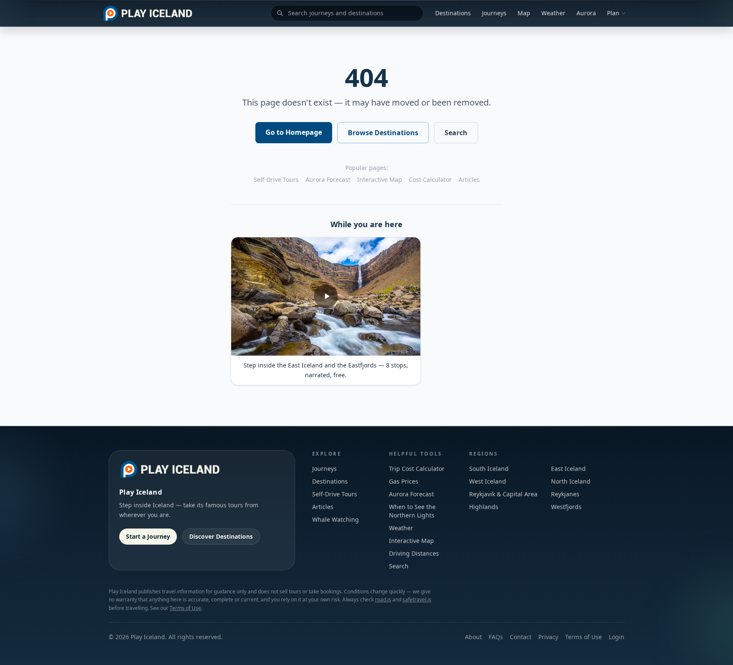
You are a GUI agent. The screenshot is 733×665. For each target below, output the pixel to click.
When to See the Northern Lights (412, 511)
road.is (383, 599)
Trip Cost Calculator (417, 469)
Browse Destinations (383, 132)
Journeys (494, 13)
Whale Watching (335, 519)
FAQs (496, 637)
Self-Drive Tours (276, 179)
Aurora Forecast (327, 179)
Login (616, 637)
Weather (553, 13)
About (473, 637)
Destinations (453, 13)
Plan (613, 13)
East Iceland (568, 469)
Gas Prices (403, 481)
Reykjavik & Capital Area (503, 494)
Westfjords (566, 507)
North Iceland (570, 481)
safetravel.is (417, 599)
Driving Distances (414, 553)
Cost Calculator (430, 179)
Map (524, 13)
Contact (521, 637)
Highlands (483, 507)
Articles (469, 179)
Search (456, 132)
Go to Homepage (294, 132)
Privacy (548, 637)
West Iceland (487, 481)
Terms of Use (185, 608)
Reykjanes (565, 494)
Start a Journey (148, 536)
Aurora (586, 13)
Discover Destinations (221, 536)
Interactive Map (379, 179)
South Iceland (489, 469)
